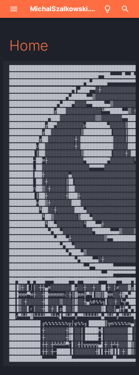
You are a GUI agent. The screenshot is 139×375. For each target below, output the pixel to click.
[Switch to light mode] (107, 8)
